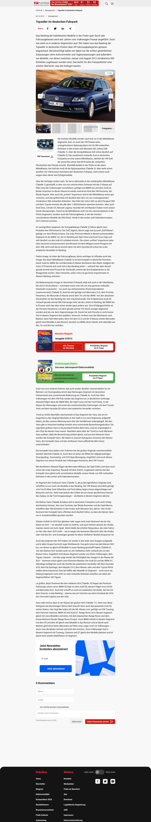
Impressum (68, 815)
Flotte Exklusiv (42, 815)
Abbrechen (76, 722)
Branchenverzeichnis (45, 810)
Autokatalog (41, 820)
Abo (65, 794)
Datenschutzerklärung (73, 820)
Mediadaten (69, 784)
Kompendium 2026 (44, 799)
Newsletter (40, 784)
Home (38, 779)
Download (68, 799)
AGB (65, 810)
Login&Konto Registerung (74, 805)
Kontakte (67, 779)
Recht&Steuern (42, 805)
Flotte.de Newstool (72, 789)
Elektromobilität (42, 794)
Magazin (39, 789)
